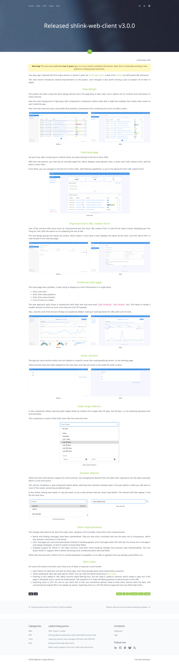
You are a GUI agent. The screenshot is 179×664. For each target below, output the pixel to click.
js (127, 594)
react (141, 594)
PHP (44, 6)
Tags (116, 635)
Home (31, 6)
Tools (51, 6)
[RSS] (134, 647)
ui (124, 594)
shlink (118, 75)
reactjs (147, 594)
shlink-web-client (96, 75)
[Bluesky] (129, 647)
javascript (133, 594)
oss (35, 594)
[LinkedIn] (115, 647)
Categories (118, 631)
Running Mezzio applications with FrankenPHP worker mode (72, 635)
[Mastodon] (125, 647)
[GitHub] (120, 647)
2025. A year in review (56, 631)
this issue (112, 574)
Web (38, 6)
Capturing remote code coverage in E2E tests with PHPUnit (71, 639)
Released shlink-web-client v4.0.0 (61, 643)
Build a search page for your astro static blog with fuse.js (70, 647)
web (30, 594)
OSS (58, 6)
